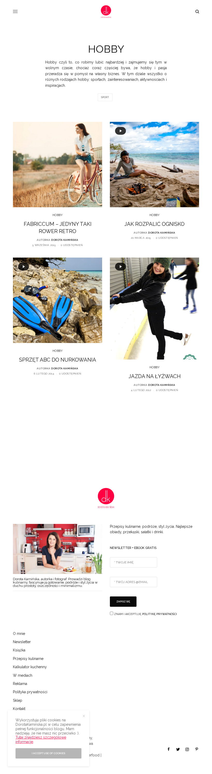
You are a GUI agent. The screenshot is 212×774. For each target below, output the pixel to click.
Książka (19, 650)
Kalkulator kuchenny (30, 667)
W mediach (22, 675)
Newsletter (22, 642)
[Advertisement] (106, 439)
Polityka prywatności (30, 692)
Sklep (17, 700)
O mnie (19, 634)
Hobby (57, 215)
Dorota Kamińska (64, 239)
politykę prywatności (159, 614)
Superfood (91, 755)
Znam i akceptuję (145, 614)
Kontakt (19, 709)
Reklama (20, 684)
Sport (105, 97)
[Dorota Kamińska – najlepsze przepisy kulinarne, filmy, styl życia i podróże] (106, 11)
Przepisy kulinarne (28, 659)
